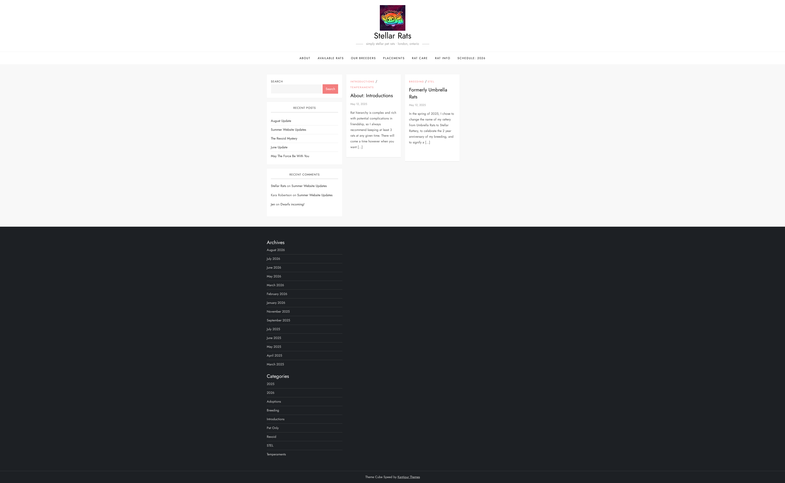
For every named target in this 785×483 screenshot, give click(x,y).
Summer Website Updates (288, 129)
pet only (273, 428)
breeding (416, 81)
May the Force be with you (290, 156)
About (305, 58)
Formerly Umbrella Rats (428, 93)
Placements (394, 58)
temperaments (362, 87)
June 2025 (274, 338)
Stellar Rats (392, 36)
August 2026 (276, 250)
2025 (270, 384)
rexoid (271, 436)
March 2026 (275, 285)
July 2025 (273, 329)
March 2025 (275, 364)
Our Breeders (363, 58)
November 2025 (278, 311)
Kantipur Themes (409, 477)
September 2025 (278, 320)
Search (277, 81)
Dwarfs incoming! (292, 204)
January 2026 (276, 302)
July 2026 (273, 258)
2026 (270, 392)
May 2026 (274, 276)
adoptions (274, 401)
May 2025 (274, 346)
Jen (273, 204)
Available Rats (331, 58)
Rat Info (442, 58)
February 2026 (277, 294)
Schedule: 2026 (472, 58)
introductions (362, 81)
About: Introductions (371, 95)
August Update (281, 120)
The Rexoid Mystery (284, 138)
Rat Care (420, 58)
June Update (279, 147)
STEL (431, 81)
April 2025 (274, 355)
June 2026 (274, 267)
